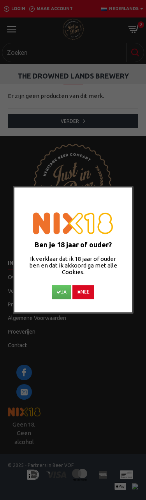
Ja (64, 292)
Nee (85, 292)
